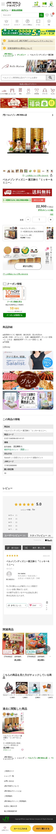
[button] (49, 233)
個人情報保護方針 (10, 811)
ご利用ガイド (9, 771)
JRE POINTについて (11, 786)
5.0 (39, 504)
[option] (28, 143)
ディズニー (21, 55)
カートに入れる (20, 829)
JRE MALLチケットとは (12, 791)
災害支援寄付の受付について (19, 48)
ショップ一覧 (9, 776)
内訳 (51, 214)
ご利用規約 (8, 796)
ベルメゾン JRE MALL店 (16, 115)
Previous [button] (9, 143)
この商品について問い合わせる (36, 175)
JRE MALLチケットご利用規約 (15, 801)
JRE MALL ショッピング (8, 55)
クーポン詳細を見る (14, 302)
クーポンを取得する (14, 315)
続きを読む (28, 266)
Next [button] (47, 143)
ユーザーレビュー (15, 535)
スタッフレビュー (41, 535)
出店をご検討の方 (10, 806)
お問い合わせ (9, 781)
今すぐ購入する (42, 829)
